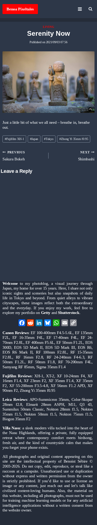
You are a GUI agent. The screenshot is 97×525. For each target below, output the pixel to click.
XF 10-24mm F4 (71, 376)
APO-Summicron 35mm (49, 399)
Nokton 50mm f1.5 (40, 414)
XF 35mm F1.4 (61, 380)
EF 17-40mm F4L (61, 337)
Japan (34, 139)
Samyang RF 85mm (18, 367)
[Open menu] (80, 8)
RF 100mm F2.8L (51, 352)
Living (48, 27)
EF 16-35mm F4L (27, 337)
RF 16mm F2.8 (29, 357)
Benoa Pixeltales (20, 9)
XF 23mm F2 (35, 380)
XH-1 (38, 376)
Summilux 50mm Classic (23, 409)
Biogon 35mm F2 (16, 419)
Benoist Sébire (76, 461)
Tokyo (48, 139)
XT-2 (50, 376)
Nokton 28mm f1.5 (62, 409)
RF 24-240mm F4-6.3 (65, 357)
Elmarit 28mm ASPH (45, 404)
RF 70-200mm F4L (75, 362)
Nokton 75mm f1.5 (75, 414)
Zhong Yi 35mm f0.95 (73, 139)
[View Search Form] (90, 9)
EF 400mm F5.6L (39, 342)
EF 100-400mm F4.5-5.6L (52, 332)
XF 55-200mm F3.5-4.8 (28, 385)
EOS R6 (85, 347)
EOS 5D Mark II (28, 347)
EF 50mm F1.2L (69, 342)
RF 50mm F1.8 (41, 362)
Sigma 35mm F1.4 (51, 367)
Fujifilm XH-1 (14, 139)
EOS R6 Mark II (17, 352)
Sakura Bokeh (13, 155)
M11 (72, 404)
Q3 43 (86, 404)
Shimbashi (86, 155)
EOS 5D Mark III (60, 347)
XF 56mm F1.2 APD (68, 385)
